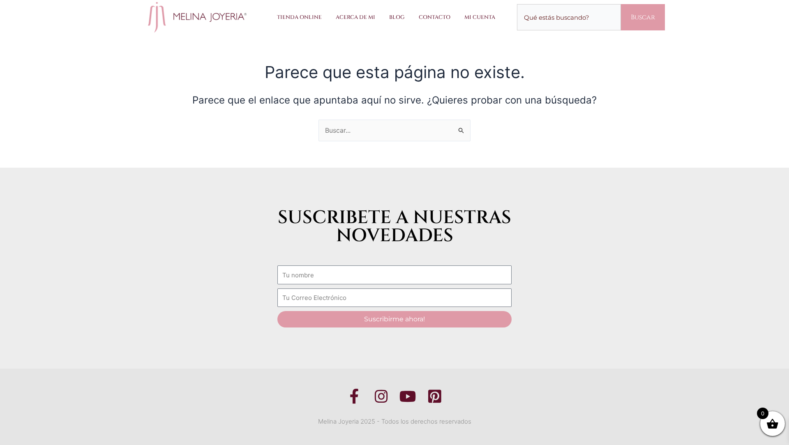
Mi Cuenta (479, 17)
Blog (397, 17)
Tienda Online (299, 17)
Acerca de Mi (355, 17)
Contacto (434, 17)
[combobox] (569, 17)
